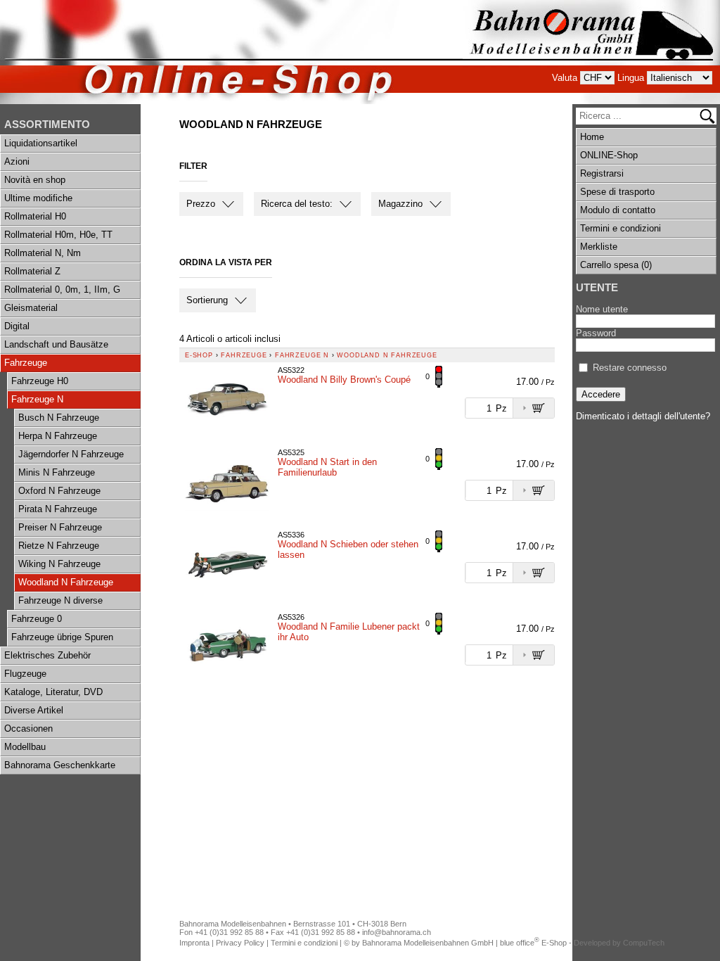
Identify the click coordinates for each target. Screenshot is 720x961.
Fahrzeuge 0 (36, 618)
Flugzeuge (25, 673)
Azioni (17, 161)
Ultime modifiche (38, 198)
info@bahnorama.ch (396, 932)
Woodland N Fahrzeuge (65, 582)
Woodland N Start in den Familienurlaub (327, 467)
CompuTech (643, 942)
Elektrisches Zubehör (47, 655)
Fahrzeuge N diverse (60, 600)
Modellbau (25, 747)
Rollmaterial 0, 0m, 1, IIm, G (62, 289)
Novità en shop (34, 179)
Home (592, 137)
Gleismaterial (31, 308)
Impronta (194, 942)
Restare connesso (630, 367)
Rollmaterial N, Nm (42, 253)
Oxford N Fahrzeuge (59, 490)
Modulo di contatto (617, 210)
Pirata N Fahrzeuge (57, 509)
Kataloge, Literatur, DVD (53, 692)
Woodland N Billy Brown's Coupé (344, 379)
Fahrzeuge (25, 362)
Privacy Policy (240, 942)
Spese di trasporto (617, 191)
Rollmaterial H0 (35, 216)
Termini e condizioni (620, 228)
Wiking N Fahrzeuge (59, 564)
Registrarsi (602, 173)
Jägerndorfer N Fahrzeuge (71, 454)
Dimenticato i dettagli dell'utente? (643, 416)
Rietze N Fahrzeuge (58, 545)
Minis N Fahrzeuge (56, 472)
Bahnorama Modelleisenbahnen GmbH (428, 942)
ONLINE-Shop (609, 155)
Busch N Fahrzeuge (58, 417)
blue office (519, 942)
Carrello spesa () (616, 265)
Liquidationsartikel (40, 143)
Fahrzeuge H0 (39, 381)
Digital (17, 326)
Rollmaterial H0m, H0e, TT (58, 234)
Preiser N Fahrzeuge (60, 527)
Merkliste (598, 246)
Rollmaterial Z (32, 271)
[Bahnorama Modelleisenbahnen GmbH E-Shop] (591, 52)
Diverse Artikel (33, 710)
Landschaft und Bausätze (56, 344)
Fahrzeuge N (37, 399)
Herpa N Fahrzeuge (57, 436)
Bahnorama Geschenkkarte (59, 765)
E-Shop (199, 355)
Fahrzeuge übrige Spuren (62, 637)
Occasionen (28, 728)
